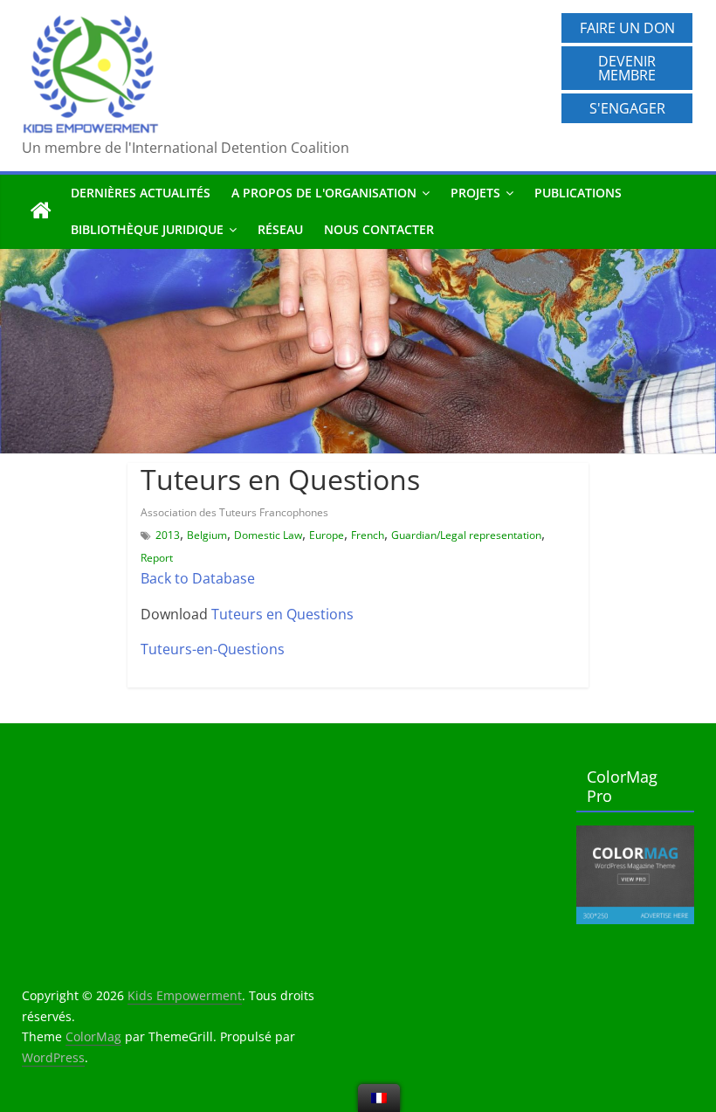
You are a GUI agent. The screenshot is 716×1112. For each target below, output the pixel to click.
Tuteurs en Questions (282, 614)
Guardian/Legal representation (466, 535)
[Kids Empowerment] (41, 211)
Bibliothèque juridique (147, 229)
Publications (578, 192)
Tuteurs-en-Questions (213, 649)
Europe (326, 535)
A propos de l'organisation (324, 192)
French (367, 535)
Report (157, 557)
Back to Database (198, 578)
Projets (475, 192)
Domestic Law (268, 535)
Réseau (280, 229)
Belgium (207, 535)
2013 (167, 535)
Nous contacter (379, 229)
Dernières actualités (140, 192)
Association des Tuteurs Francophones (234, 512)
